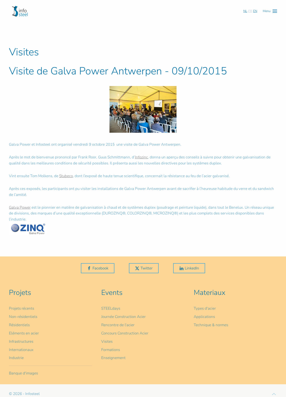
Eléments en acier (24, 333)
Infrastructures (21, 341)
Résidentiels (19, 325)
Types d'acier (205, 308)
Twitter (147, 268)
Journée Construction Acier (123, 316)
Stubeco (66, 176)
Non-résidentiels (23, 316)
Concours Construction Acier (124, 333)
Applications (204, 316)
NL (245, 11)
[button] (270, 11)
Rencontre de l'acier (118, 325)
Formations (110, 349)
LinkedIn (192, 268)
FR (250, 11)
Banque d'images (23, 373)
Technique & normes (211, 325)
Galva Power (20, 207)
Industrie (16, 357)
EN (255, 11)
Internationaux (21, 349)
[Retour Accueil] (20, 11)
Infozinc (141, 157)
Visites (107, 341)
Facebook (100, 268)
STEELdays (110, 308)
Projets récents (21, 308)
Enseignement (113, 357)
